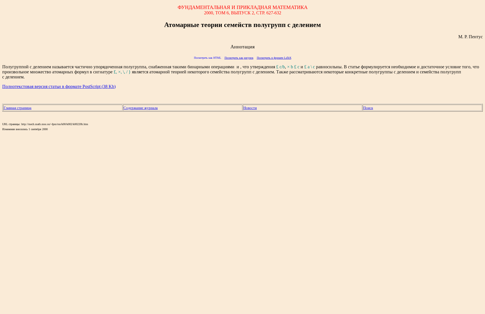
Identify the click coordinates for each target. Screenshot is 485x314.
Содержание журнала (140, 108)
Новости (250, 108)
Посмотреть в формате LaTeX (274, 57)
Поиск (368, 108)
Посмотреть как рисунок (239, 57)
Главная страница (17, 108)
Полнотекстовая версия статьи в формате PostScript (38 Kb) (59, 86)
